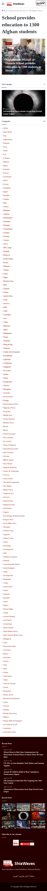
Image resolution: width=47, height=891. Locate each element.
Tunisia (6, 270)
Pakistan (6, 143)
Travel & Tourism (9, 683)
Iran (4, 154)
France (5, 601)
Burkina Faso (8, 281)
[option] (23, 103)
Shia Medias (7, 486)
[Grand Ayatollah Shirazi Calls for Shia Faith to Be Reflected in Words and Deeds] (9, 824)
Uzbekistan (7, 363)
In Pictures (7, 650)
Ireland (5, 672)
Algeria (6, 512)
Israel (5, 642)
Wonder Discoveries (10, 713)
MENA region (8, 460)
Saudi (5, 151)
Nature (5, 542)
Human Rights (8, 609)
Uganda (6, 289)
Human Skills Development (12, 721)
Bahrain (6, 162)
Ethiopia (6, 266)
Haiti (5, 307)
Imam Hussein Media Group (13, 635)
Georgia (6, 233)
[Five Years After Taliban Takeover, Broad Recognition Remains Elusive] (38, 816)
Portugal (6, 225)
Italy (5, 203)
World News (7, 508)
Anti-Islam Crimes (9, 732)
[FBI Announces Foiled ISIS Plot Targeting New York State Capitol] (9, 816)
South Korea (7, 676)
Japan (5, 330)
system (5, 702)
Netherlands (7, 218)
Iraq (4, 136)
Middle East (7, 415)
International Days (9, 646)
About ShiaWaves (7, 869)
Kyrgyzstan (7, 382)
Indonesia (6, 594)
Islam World (7, 132)
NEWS (5, 128)
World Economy (9, 434)
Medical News (8, 490)
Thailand (6, 341)
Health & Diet (8, 501)
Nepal (5, 337)
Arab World (7, 620)
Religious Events (9, 505)
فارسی (21, 876)
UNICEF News (8, 531)
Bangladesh (7, 579)
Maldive (6, 717)
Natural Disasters (9, 445)
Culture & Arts (8, 493)
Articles (6, 661)
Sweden (6, 195)
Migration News (9, 408)
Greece (6, 207)
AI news (6, 475)
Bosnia (5, 654)
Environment (8, 397)
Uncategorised (8, 575)
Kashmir (6, 169)
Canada (5, 613)
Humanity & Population (11, 698)
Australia (6, 393)
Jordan (5, 374)
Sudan (5, 572)
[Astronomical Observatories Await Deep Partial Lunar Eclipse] (23, 816)
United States (7, 587)
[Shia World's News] (15, 4)
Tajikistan (7, 359)
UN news (6, 497)
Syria (5, 147)
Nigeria (5, 605)
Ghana (5, 292)
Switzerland (7, 229)
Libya (5, 274)
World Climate (8, 628)
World (5, 180)
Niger (5, 277)
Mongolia (7, 389)
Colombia (7, 315)
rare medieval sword (10, 724)
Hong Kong (7, 344)
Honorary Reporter (34, 869)
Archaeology (7, 624)
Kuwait (6, 173)
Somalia (6, 251)
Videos (5, 680)
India (5, 553)
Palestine (6, 561)
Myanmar (6, 598)
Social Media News (9, 523)
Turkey (5, 583)
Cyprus (6, 240)
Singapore (7, 367)
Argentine (6, 534)
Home (5, 11)
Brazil (5, 430)
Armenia (6, 706)
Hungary (6, 710)
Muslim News (8, 423)
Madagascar (7, 639)
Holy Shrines (7, 464)
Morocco (6, 255)
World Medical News (10, 631)
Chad (5, 300)
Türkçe (31, 876)
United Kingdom (9, 568)
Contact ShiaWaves (20, 869)
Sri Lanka (7, 371)
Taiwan (6, 385)
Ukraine (6, 236)
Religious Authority (10, 467)
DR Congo (7, 248)
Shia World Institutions (11, 482)
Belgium (6, 210)
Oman (5, 378)
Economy (6, 411)
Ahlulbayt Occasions (10, 557)
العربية (15, 876)
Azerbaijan (7, 177)
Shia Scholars (8, 452)
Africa (5, 244)
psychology (7, 546)
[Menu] (3, 4)
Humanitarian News (10, 404)
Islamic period (8, 695)
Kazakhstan (7, 356)
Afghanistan (7, 139)
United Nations (9, 419)
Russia (5, 426)
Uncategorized (8, 549)
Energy (6, 400)
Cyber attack (8, 479)
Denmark (6, 221)
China (5, 322)
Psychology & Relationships (14, 516)
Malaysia (6, 326)
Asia (5, 318)
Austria (6, 199)
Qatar (5, 669)
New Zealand (8, 438)
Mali (5, 285)
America (6, 303)
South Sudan (8, 259)
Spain (5, 192)
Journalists (6, 657)
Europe (6, 184)
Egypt (5, 165)
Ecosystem (7, 441)
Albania (6, 214)
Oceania (6, 456)
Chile (5, 311)
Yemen (5, 590)
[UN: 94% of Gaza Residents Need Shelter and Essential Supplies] (23, 807)
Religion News (8, 520)
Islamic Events (8, 538)
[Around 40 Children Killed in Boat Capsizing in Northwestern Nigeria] (38, 807)
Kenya (5, 262)
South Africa (8, 296)
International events (10, 449)
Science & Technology (11, 471)
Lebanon (6, 158)
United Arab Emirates (11, 352)
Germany (6, 188)
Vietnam (6, 348)
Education (6, 527)
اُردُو (26, 876)
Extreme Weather (9, 616)
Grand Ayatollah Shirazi (11, 564)
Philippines (7, 333)
